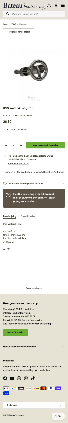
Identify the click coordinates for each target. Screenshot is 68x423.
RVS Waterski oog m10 (18, 24)
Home (5, 24)
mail (15, 197)
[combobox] (34, 14)
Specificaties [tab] (28, 216)
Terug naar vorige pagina (18, 31)
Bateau (6, 115)
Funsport (37, 171)
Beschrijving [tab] (9, 216)
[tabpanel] (34, 242)
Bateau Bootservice (16, 415)
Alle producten (24, 171)
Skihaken (48, 171)
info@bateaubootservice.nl (17, 312)
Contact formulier (15, 332)
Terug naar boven (34, 288)
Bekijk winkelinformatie (18, 163)
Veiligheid (59, 171)
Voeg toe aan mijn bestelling (45, 145)
